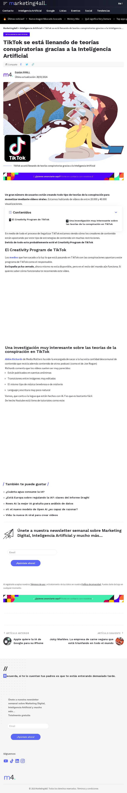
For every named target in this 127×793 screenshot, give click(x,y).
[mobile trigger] (6, 3)
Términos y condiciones (87, 788)
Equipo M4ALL (22, 72)
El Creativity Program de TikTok (30, 219)
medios (13, 257)
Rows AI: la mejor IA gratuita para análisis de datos (39, 503)
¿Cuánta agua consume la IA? (25, 491)
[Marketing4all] (28, 3)
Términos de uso (37, 584)
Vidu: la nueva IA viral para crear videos (32, 515)
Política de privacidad (91, 584)
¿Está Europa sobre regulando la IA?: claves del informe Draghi (47, 497)
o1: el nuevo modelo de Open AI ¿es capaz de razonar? (42, 509)
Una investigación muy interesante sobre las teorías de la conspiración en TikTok (92, 222)
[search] (114, 3)
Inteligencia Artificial (16, 34)
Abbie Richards (13, 359)
